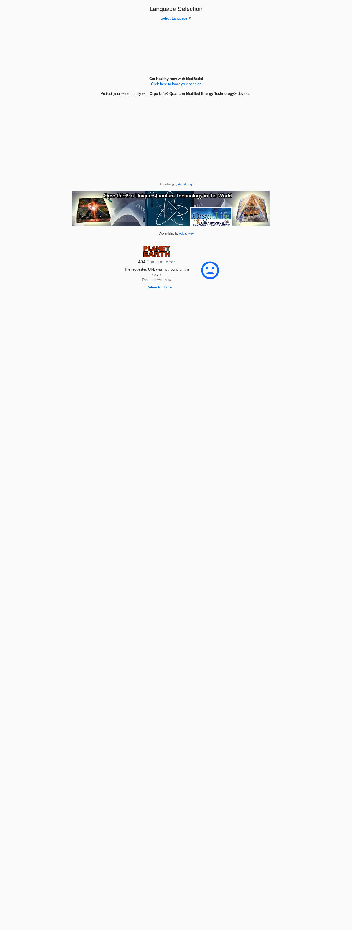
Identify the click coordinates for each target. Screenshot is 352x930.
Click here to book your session (176, 84)
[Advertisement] (176, 143)
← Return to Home (157, 287)
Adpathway (185, 184)
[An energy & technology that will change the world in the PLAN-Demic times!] (171, 208)
